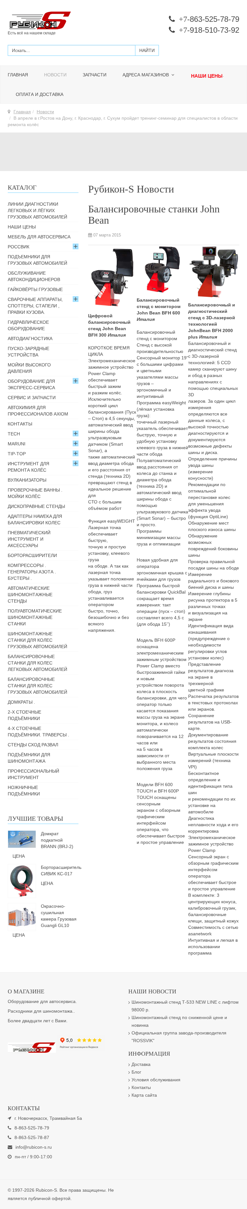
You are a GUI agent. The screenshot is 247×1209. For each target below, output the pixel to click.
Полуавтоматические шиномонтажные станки (35, 617)
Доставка (141, 1064)
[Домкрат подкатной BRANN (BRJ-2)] (22, 838)
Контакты (20, 423)
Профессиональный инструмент (33, 774)
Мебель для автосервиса (39, 236)
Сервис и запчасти (32, 397)
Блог (136, 1072)
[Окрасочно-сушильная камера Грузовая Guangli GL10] (22, 916)
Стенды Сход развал (33, 744)
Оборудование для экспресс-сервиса (31, 384)
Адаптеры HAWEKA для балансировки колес (35, 519)
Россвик (18, 246)
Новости (55, 74)
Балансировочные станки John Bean (154, 214)
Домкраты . (21, 702)
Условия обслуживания (156, 1079)
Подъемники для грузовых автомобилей (37, 260)
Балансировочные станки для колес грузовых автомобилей (37, 686)
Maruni (16, 443)
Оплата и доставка (39, 94)
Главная (18, 74)
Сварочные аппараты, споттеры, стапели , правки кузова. (35, 306)
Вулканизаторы (27, 480)
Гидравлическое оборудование (28, 325)
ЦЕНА (19, 856)
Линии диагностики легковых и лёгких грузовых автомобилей (37, 210)
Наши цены (22, 226)
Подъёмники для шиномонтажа (29, 758)
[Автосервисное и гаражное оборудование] (63, 20)
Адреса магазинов (146, 74)
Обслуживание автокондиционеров (34, 276)
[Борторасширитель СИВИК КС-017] (22, 880)
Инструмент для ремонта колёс (28, 467)
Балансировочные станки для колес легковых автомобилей (37, 663)
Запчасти (94, 74)
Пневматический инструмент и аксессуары (29, 539)
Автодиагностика (30, 338)
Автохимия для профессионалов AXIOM (38, 410)
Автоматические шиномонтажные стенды (30, 595)
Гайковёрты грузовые (35, 289)
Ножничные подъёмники (24, 790)
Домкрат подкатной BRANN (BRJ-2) (57, 840)
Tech (14, 433)
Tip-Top (17, 453)
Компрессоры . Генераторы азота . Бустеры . (32, 572)
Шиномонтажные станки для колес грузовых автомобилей (37, 640)
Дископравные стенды (36, 506)
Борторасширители (32, 555)
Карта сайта (144, 1095)
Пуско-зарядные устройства (28, 351)
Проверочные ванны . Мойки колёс (35, 493)
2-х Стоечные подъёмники (24, 715)
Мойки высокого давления (29, 368)
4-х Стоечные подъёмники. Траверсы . (38, 731)
